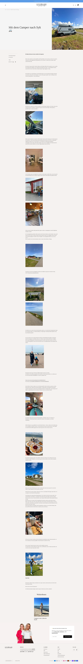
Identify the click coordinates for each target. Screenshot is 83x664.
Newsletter (59, 653)
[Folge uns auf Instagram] (76, 650)
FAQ (58, 650)
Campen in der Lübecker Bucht (40, 619)
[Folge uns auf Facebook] (74, 650)
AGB (44, 650)
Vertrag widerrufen (46, 655)
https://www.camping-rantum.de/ (33, 272)
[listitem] (13, 62)
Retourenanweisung (61, 656)
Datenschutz (46, 652)
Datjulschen (8, 9)
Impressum (45, 649)
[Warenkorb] (77, 5)
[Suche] (73, 5)
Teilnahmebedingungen (61, 655)
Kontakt (59, 649)
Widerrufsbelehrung (47, 653)
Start (5, 9)
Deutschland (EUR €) (8, 660)
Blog (58, 652)
